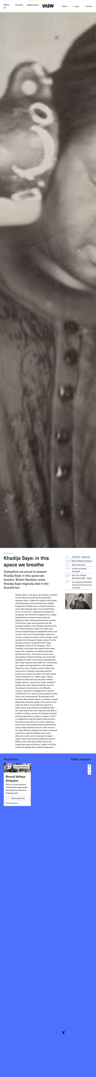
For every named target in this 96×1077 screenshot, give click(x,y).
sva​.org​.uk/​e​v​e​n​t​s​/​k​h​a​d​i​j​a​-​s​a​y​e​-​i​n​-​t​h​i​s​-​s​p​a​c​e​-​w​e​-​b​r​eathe (82, 584)
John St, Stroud (79, 570)
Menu (65, 6)
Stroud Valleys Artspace (82, 560)
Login (76, 6)
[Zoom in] (89, 766)
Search (89, 6)
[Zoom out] (89, 769)
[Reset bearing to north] (89, 773)
